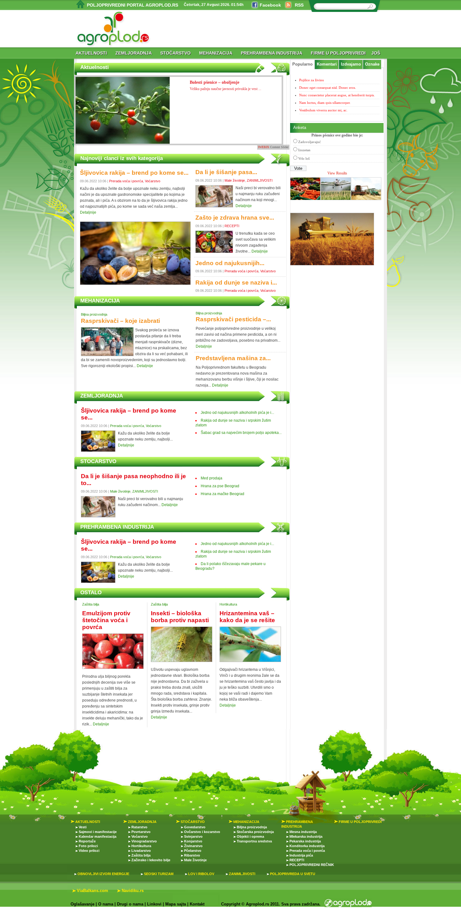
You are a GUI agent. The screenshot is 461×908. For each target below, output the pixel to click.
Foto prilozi (88, 846)
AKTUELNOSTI (91, 53)
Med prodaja (211, 478)
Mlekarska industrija (305, 836)
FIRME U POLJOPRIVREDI (338, 53)
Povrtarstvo (141, 832)
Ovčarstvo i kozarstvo (202, 832)
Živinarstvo (193, 846)
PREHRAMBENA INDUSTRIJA (271, 53)
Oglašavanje (82, 904)
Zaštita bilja (90, 604)
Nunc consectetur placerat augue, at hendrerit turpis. (337, 95)
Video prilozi (89, 850)
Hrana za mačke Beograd (222, 494)
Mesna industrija (303, 832)
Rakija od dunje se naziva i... (236, 282)
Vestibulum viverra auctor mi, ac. (323, 110)
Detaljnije (88, 212)
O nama (105, 904)
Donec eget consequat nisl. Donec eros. (327, 87)
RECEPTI (232, 226)
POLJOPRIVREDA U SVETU (292, 874)
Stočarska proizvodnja (255, 832)
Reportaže (87, 841)
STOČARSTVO (175, 53)
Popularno (302, 64)
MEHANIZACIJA (215, 53)
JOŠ (375, 53)
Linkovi (154, 904)
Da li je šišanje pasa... (226, 172)
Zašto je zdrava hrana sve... (234, 217)
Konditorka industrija (307, 846)
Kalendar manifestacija (97, 836)
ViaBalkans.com (92, 890)
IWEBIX (263, 147)
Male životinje (235, 180)
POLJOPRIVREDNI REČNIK (311, 865)
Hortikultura (228, 604)
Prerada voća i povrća (126, 181)
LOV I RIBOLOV (201, 874)
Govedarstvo (194, 827)
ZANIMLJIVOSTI (260, 180)
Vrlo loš (304, 158)
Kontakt (197, 904)
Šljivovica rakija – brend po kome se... (134, 172)
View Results (337, 173)
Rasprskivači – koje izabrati (120, 321)
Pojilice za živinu (311, 80)
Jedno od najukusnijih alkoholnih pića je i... (237, 412)
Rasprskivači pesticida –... (233, 319)
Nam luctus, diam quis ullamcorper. (325, 102)
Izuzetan (304, 150)
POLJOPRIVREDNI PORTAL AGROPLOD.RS (132, 5)
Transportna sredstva (254, 841)
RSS (299, 5)
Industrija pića (301, 855)
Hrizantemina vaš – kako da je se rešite (247, 616)
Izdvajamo (351, 64)
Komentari (327, 64)
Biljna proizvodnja (94, 314)
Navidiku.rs (133, 890)
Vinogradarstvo (144, 841)
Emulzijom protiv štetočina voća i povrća (106, 620)
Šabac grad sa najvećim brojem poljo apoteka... (241, 432)
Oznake (372, 64)
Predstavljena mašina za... (233, 358)
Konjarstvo (193, 841)
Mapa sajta (175, 904)
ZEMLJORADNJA (133, 53)
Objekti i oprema (250, 836)
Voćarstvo (152, 181)
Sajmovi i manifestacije (98, 832)
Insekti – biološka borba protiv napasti (180, 616)
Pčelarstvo (192, 850)
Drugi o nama (130, 904)
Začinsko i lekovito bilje (150, 860)
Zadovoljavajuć (309, 142)
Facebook (270, 5)
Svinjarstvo (193, 836)
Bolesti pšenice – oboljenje (225, 85)
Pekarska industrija (305, 841)
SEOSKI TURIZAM (158, 874)
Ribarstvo (192, 855)
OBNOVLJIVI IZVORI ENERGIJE (103, 874)
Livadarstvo (141, 850)
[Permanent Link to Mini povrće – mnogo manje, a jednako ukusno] (123, 116)
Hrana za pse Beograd (220, 486)
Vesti (83, 827)
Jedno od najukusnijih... (229, 263)
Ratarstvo (139, 827)
